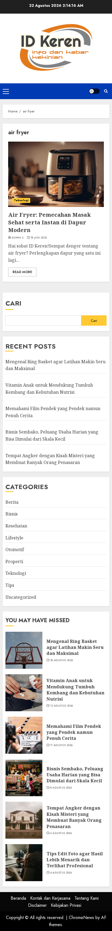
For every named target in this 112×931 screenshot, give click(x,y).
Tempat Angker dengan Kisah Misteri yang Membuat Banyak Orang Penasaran (74, 817)
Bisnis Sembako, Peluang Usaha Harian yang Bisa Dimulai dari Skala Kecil (74, 775)
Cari (13, 303)
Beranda (18, 898)
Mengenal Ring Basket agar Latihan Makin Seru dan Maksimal (75, 647)
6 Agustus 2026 (61, 833)
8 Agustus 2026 (61, 788)
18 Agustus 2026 (61, 660)
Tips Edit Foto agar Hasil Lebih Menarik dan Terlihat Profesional (74, 860)
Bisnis (11, 514)
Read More (22, 272)
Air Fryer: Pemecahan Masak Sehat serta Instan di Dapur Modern (49, 222)
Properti (14, 561)
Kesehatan (16, 526)
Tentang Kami (86, 898)
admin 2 (17, 238)
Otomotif (14, 550)
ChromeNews (81, 917)
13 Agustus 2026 (61, 706)
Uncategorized (20, 597)
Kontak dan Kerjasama (50, 898)
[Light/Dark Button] (94, 91)
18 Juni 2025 (39, 238)
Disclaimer (37, 905)
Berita (11, 502)
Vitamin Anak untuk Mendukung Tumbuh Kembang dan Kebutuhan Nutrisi (75, 689)
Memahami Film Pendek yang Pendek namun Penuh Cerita (73, 732)
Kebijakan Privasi (66, 905)
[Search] (105, 91)
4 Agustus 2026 (61, 873)
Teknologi (21, 200)
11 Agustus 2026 (61, 745)
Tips (9, 585)
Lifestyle (14, 538)
